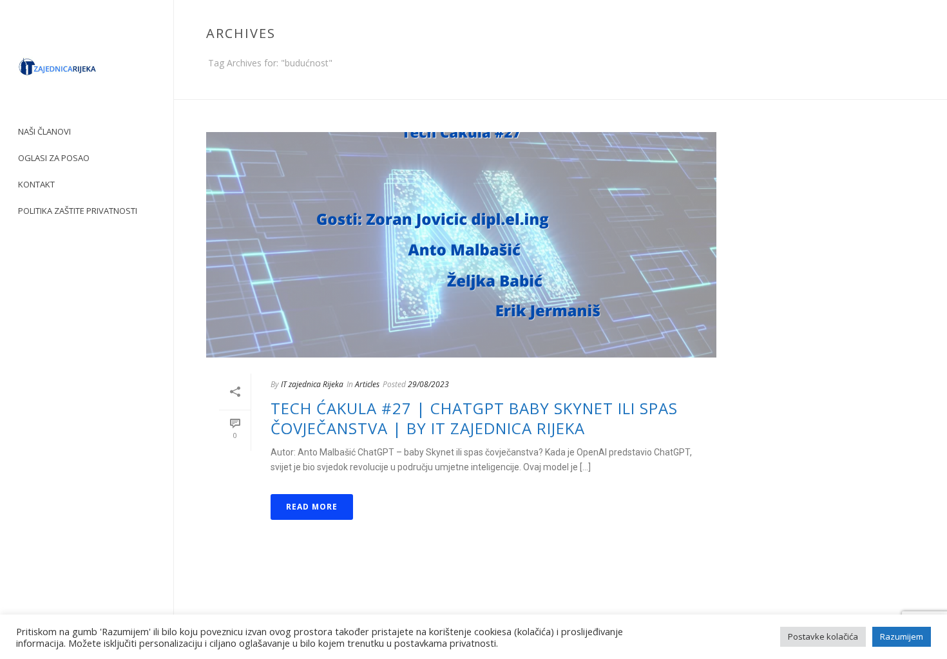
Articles (367, 384)
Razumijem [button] (901, 636)
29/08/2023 (428, 384)
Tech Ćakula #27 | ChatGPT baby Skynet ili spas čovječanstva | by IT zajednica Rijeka (474, 418)
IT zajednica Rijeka (312, 384)
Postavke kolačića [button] (823, 636)
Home (889, 86)
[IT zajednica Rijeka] (86, 71)
